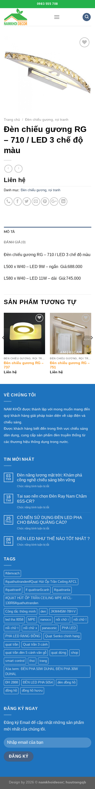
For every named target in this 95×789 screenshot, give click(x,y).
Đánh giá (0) (15, 242)
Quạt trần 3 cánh (35, 644)
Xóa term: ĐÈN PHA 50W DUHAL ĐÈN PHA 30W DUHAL (41, 671)
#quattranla (62, 590)
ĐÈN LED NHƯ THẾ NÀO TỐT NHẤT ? (53, 539)
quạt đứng (58, 652)
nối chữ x (30, 628)
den (43, 611)
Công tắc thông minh (20, 611)
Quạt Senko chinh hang (62, 636)
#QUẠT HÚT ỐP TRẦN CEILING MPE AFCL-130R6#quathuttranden (38, 600)
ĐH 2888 (11, 682)
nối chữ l (79, 619)
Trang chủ (12, 120)
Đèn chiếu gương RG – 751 (70, 365)
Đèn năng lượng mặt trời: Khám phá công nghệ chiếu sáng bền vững (49, 477)
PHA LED (69, 628)
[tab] (47, 232)
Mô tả (9, 231)
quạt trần (11, 644)
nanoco (45, 619)
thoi (32, 661)
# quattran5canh (37, 590)
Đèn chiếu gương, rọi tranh (46, 120)
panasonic (49, 628)
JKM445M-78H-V (63, 611)
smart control (15, 661)
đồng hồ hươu (32, 690)
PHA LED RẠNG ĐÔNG (22, 636)
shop (74, 652)
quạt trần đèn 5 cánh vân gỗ (25, 652)
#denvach (12, 573)
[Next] (91, 347)
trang (43, 661)
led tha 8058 (14, 619)
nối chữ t (11, 628)
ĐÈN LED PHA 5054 (38, 682)
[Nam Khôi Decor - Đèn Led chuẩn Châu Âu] (25, 17)
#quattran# (13, 590)
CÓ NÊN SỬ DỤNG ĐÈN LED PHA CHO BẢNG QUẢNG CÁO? (49, 520)
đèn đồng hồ (66, 682)
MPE (31, 619)
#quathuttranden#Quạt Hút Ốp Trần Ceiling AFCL (41, 582)
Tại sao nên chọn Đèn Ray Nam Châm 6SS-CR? (52, 498)
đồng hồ (11, 690)
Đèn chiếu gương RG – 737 (24, 365)
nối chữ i (62, 619)
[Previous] (3, 347)
